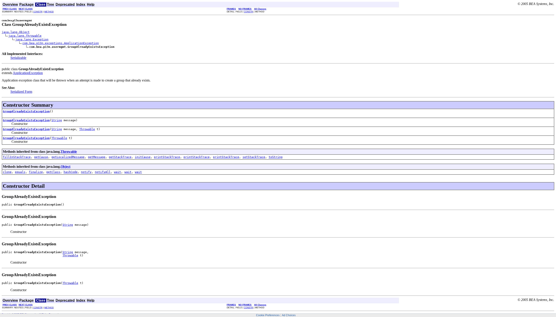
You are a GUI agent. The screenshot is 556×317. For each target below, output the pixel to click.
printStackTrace (167, 157)
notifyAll (103, 172)
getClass (53, 172)
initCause (143, 157)
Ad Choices (289, 315)
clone (7, 172)
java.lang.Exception (31, 39)
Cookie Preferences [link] (268, 315)
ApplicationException (28, 73)
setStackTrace (254, 157)
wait (117, 172)
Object (65, 166)
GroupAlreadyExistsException (26, 111)
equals (20, 172)
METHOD (49, 11)
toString (276, 157)
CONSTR (37, 11)
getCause (41, 157)
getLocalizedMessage (67, 157)
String (56, 120)
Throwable (87, 129)
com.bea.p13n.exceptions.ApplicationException (60, 43)
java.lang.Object (16, 32)
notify (86, 172)
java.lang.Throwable (24, 35)
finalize (36, 172)
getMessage (96, 157)
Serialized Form (21, 91)
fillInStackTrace (17, 157)
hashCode (71, 172)
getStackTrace (120, 157)
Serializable (18, 58)
